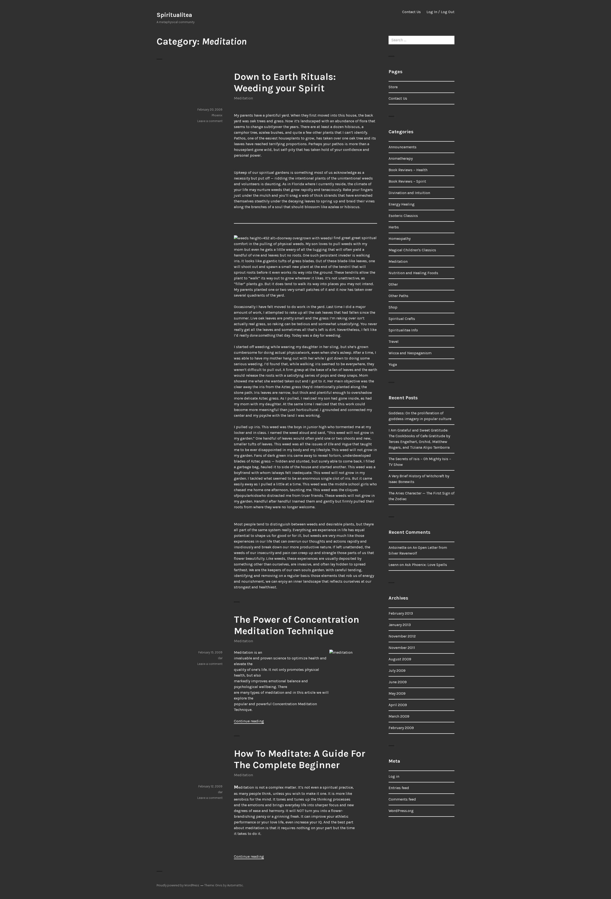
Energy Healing (402, 204)
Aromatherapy (401, 158)
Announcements (402, 147)
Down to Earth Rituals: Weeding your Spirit (285, 82)
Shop (393, 307)
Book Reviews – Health (408, 170)
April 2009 (398, 705)
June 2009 (398, 682)
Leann (394, 564)
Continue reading (249, 721)
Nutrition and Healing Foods (413, 273)
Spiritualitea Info (403, 330)
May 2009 (397, 693)
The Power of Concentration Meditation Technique (296, 625)
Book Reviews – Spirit (407, 181)
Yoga (393, 364)
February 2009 (401, 727)
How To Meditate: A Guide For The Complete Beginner (299, 759)
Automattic (235, 885)
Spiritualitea (174, 14)
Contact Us (411, 12)
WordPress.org (401, 810)
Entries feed (399, 788)
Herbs (394, 227)
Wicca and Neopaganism (410, 353)
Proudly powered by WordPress (178, 885)
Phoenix (217, 115)
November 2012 (402, 636)
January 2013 (400, 624)
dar (220, 658)
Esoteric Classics (403, 215)
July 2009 (397, 670)
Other (393, 284)
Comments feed (402, 799)
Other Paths (398, 295)
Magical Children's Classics (412, 250)
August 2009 (400, 659)
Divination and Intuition (409, 192)
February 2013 (401, 613)
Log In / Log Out (440, 12)
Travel (394, 341)
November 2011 (402, 647)
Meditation (243, 98)
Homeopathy (400, 238)
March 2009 (399, 716)
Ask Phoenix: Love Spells (426, 564)
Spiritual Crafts (402, 318)
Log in (394, 776)
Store (393, 87)
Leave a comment (209, 121)
